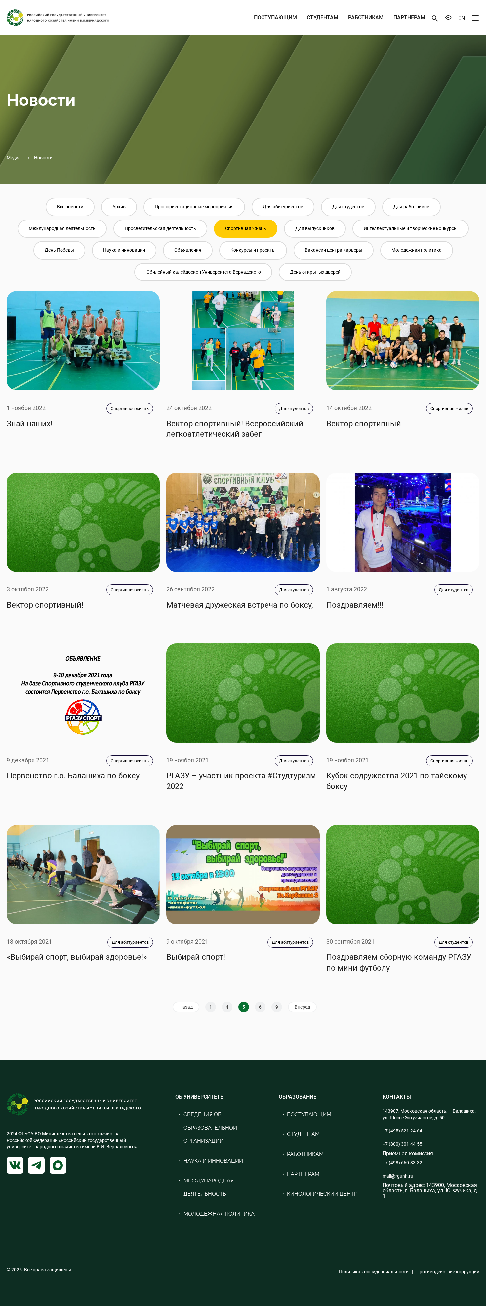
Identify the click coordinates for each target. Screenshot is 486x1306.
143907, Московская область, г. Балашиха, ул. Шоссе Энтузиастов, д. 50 (429, 1114)
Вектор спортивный (363, 423)
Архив (119, 206)
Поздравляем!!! (355, 605)
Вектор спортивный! (45, 605)
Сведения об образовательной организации (210, 1127)
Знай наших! (30, 423)
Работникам (366, 17)
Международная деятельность (62, 228)
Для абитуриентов (283, 206)
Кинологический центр (322, 1194)
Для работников (411, 206)
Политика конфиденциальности (374, 1271)
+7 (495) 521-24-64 (402, 1130)
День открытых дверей (315, 272)
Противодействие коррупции (447, 1271)
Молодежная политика (416, 250)
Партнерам (409, 17)
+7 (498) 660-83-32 (402, 1162)
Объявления (187, 250)
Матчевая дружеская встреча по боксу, (239, 605)
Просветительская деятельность (160, 228)
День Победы (59, 250)
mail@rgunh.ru (398, 1176)
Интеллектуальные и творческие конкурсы (411, 228)
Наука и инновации (124, 250)
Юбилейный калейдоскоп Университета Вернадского (203, 272)
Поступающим (275, 17)
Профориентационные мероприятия (194, 206)
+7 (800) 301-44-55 (402, 1144)
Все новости (70, 206)
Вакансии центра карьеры (333, 250)
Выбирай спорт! (195, 957)
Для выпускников (315, 228)
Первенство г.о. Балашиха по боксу (73, 775)
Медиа (14, 157)
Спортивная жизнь (245, 228)
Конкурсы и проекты (253, 250)
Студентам (322, 17)
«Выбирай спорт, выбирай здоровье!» (77, 957)
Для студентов (348, 206)
